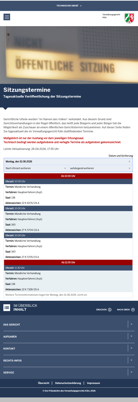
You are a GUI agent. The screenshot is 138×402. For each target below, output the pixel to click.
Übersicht (43, 383)
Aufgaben (10, 336)
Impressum (93, 383)
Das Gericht (11, 324)
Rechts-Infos (12, 360)
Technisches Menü (67, 5)
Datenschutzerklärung (68, 383)
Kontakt (9, 348)
